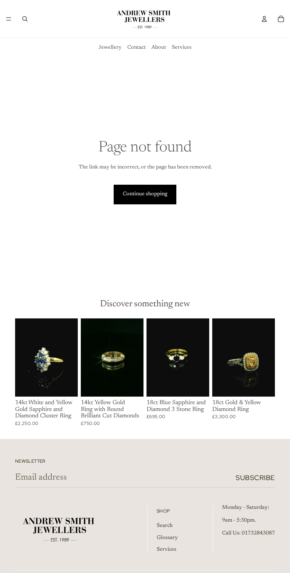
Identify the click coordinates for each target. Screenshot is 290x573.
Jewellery (110, 47)
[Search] (25, 19)
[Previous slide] (23, 357)
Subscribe (255, 477)
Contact (136, 47)
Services (181, 47)
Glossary (167, 537)
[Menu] (8, 19)
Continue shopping (145, 194)
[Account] (264, 19)
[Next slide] (69, 357)
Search (165, 525)
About (158, 47)
